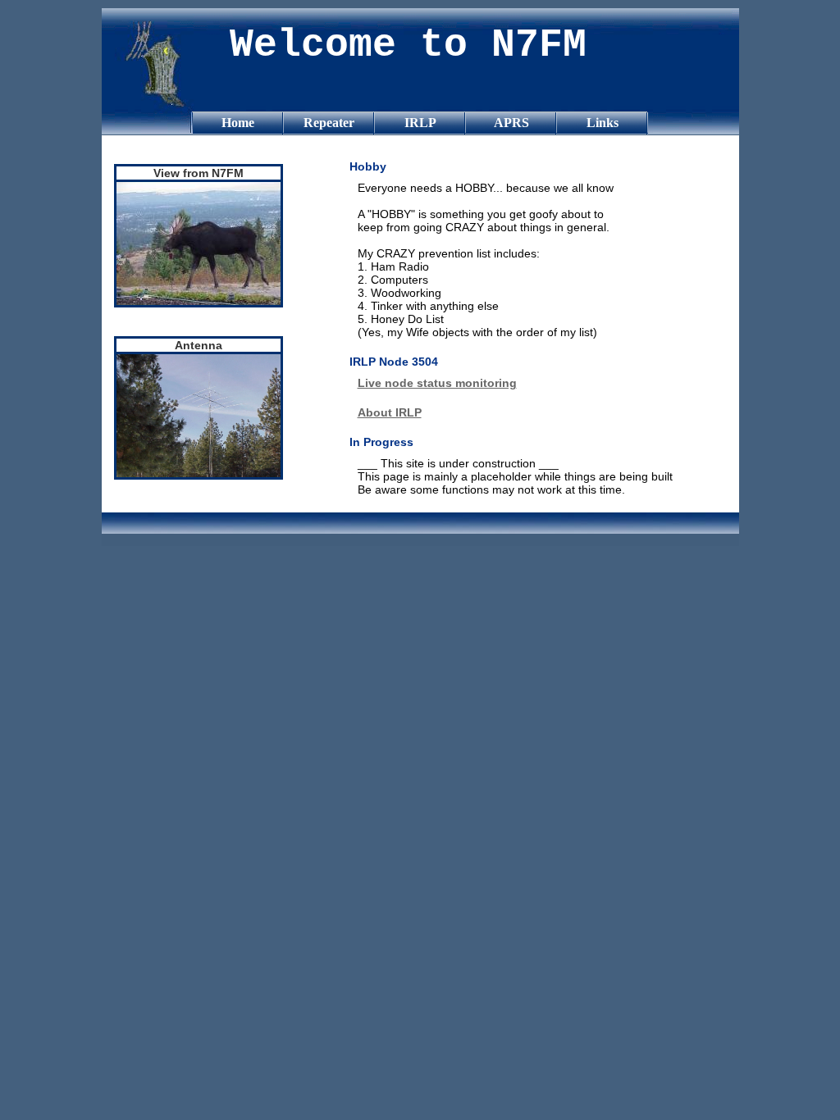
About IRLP (390, 412)
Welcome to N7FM (408, 45)
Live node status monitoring (437, 382)
